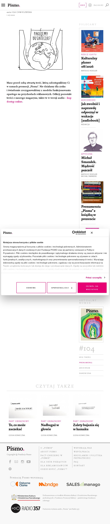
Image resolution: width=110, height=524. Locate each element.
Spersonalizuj (60, 287)
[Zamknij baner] (99, 233)
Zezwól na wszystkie (92, 287)
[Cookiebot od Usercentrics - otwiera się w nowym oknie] (74, 233)
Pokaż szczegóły (94, 277)
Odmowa (31, 287)
